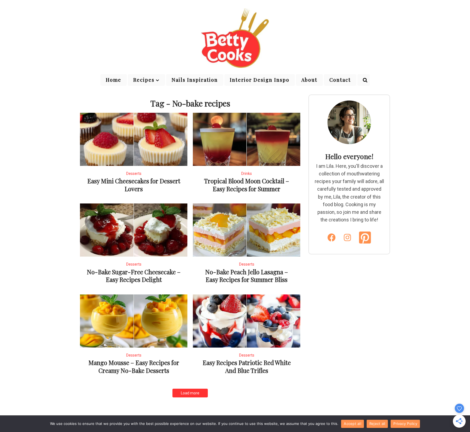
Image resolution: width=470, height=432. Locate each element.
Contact (340, 80)
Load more (190, 393)
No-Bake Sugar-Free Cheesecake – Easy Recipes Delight (134, 276)
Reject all (377, 423)
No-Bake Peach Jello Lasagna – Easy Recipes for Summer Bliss (246, 276)
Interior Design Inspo (259, 80)
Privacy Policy (405, 423)
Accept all (352, 423)
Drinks (246, 173)
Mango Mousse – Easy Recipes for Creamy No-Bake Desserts (133, 366)
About (309, 80)
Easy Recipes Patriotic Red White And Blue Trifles (247, 366)
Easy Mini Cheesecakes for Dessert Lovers (133, 185)
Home (113, 80)
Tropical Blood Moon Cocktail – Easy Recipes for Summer (246, 185)
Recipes (143, 80)
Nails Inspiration (195, 80)
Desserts (133, 173)
